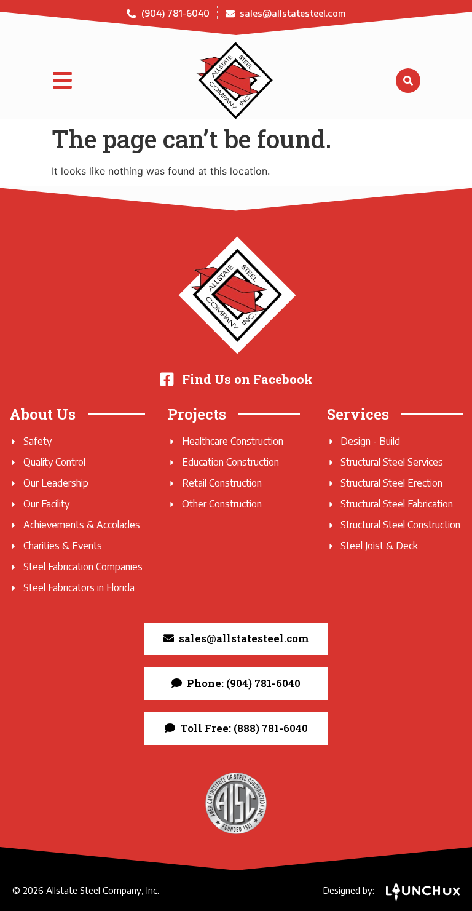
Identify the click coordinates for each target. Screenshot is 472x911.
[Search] (408, 80)
